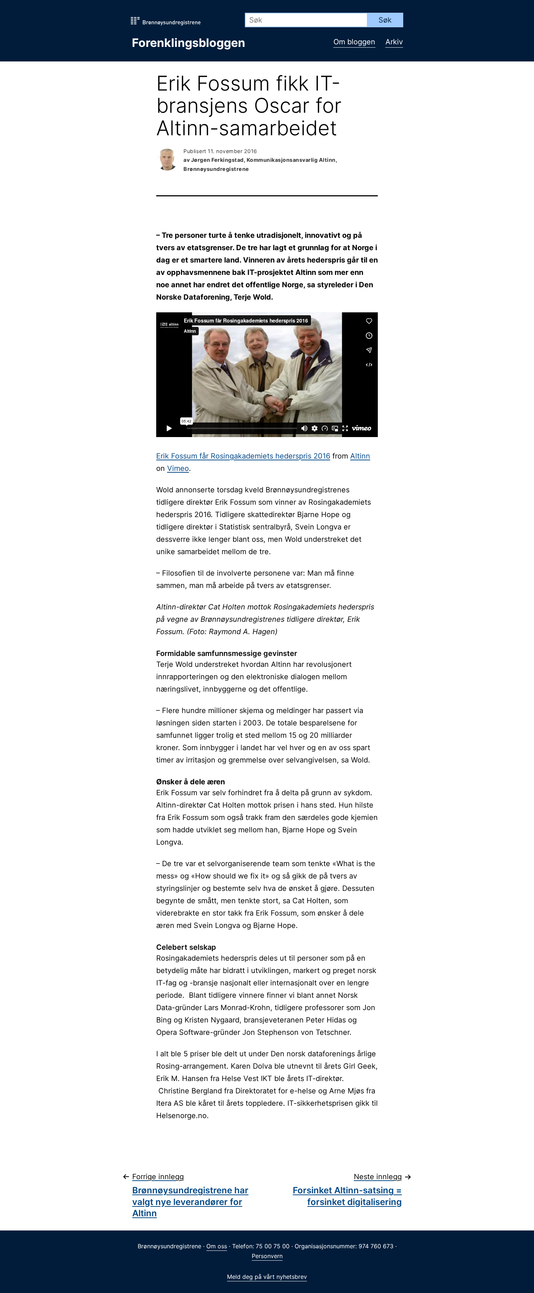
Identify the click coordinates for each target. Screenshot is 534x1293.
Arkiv (394, 41)
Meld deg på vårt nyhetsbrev (267, 1276)
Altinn (360, 456)
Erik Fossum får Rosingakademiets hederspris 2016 (243, 456)
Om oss (216, 1246)
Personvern (267, 1256)
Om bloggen (354, 41)
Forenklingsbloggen (188, 43)
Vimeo (178, 468)
